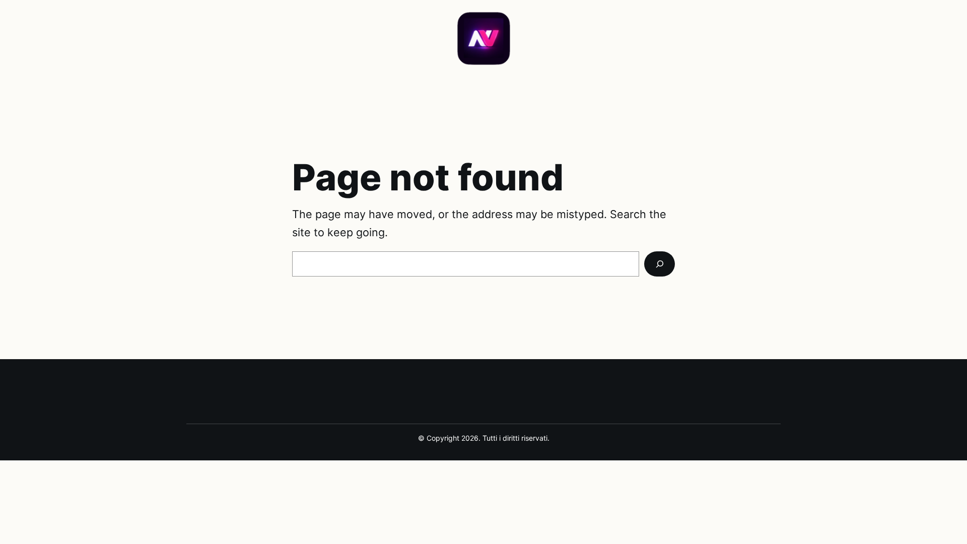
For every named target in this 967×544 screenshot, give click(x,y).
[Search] (659, 264)
